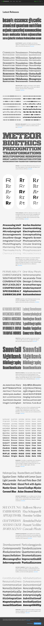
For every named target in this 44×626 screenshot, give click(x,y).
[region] (22, 621)
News (14, 1)
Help (17, 1)
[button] (38, 1)
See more (32, 46)
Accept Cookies (37, 623)
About (20, 1)
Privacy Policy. (28, 620)
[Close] (42, 623)
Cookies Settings (30, 623)
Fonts (11, 1)
